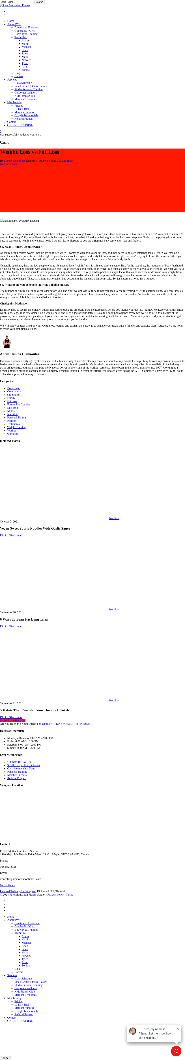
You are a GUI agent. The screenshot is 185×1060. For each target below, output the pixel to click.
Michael (26, 942)
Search (39, 2)
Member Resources (25, 994)
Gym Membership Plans (21, 768)
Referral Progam (16, 778)
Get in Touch (7, 885)
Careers (18, 972)
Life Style (12, 407)
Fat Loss (12, 401)
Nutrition (68, 160)
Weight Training (16, 427)
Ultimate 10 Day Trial (19, 761)
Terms (69, 894)
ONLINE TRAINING (20, 1020)
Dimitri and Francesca (27, 923)
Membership (14, 998)
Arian (25, 962)
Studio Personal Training (28, 985)
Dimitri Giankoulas (15, 160)
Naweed (26, 955)
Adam (25, 936)
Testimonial (13, 424)
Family (11, 397)
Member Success (17, 775)
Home (10, 916)
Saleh (25, 949)
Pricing (18, 1001)
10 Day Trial (21, 1004)
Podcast (11, 420)
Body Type (13, 388)
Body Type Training (26, 929)
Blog (17, 968)
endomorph (13, 394)
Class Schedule (23, 978)
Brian (25, 945)
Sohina (26, 965)
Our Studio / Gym (24, 926)
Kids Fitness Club (24, 991)
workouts (12, 433)
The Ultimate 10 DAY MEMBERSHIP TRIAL (64, 723)
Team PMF (20, 932)
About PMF (14, 919)
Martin (25, 939)
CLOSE (5, 1058)
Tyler (25, 958)
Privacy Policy (55, 894)
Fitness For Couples (18, 404)
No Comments (8, 164)
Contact (11, 1017)
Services (12, 975)
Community (14, 391)
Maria (25, 952)
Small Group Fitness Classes (23, 765)
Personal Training (17, 417)
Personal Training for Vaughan (18, 891)
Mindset (11, 410)
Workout (12, 430)
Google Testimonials (26, 1011)
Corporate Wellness (25, 988)
